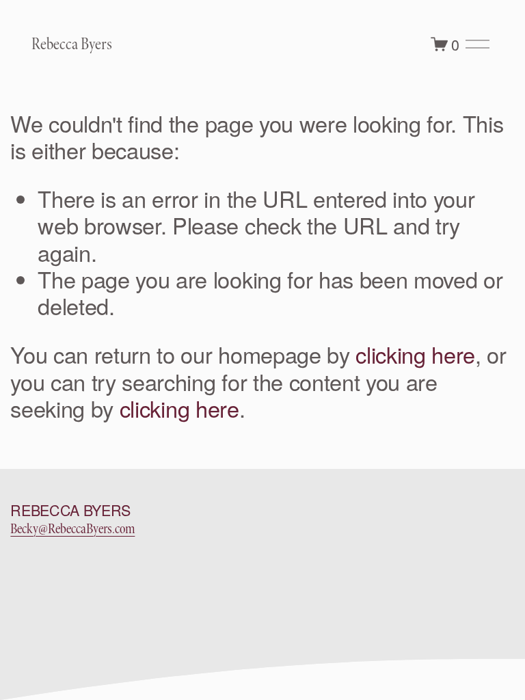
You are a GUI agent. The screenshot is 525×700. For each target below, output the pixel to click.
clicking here (415, 354)
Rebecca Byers (71, 44)
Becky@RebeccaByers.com (72, 529)
